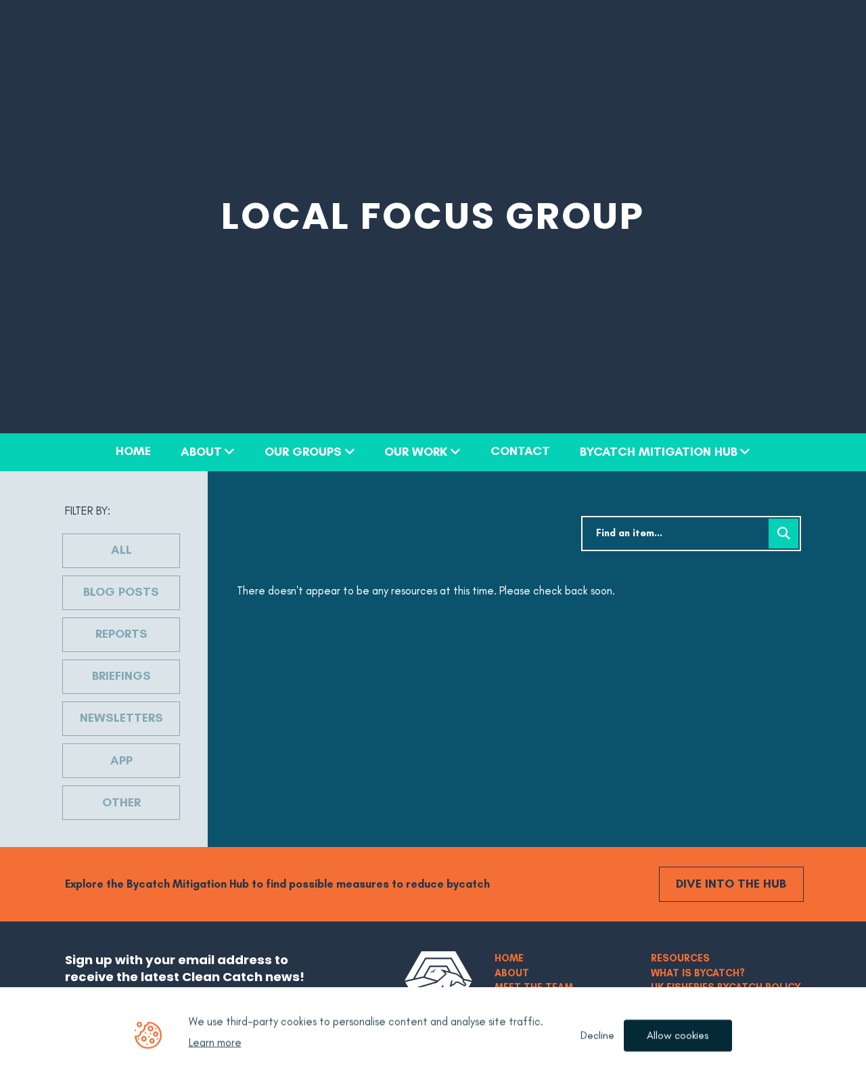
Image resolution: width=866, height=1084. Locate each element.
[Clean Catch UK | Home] (438, 980)
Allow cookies (677, 1035)
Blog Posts (121, 591)
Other (121, 802)
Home (133, 451)
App (121, 760)
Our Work (415, 452)
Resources (680, 958)
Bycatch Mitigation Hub (658, 452)
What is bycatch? (698, 973)
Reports (121, 633)
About (201, 452)
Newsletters (121, 717)
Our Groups (303, 452)
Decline (597, 1035)
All (121, 549)
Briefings (121, 675)
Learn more (215, 1043)
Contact (520, 451)
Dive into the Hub (731, 883)
